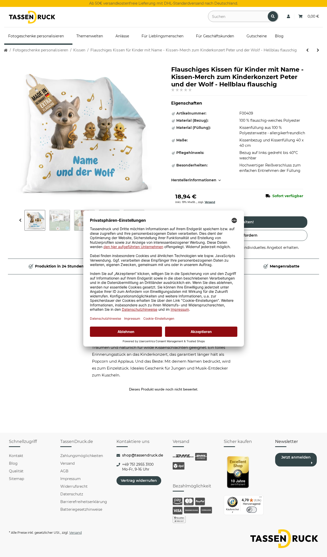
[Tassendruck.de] (32, 17)
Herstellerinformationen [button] (193, 180)
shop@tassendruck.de (142, 455)
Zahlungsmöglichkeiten (81, 455)
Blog (13, 463)
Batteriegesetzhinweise (81, 509)
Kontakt (16, 455)
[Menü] (261, 498)
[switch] (252, 510)
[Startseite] (6, 50)
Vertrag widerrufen (139, 480)
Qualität (16, 471)
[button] (288, 16)
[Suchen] (273, 16)
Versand (210, 202)
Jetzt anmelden (296, 457)
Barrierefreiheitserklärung (83, 501)
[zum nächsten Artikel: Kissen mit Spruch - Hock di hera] (318, 50)
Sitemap (16, 478)
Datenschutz (71, 494)
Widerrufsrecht (74, 486)
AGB (64, 471)
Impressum (70, 478)
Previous (20, 220)
